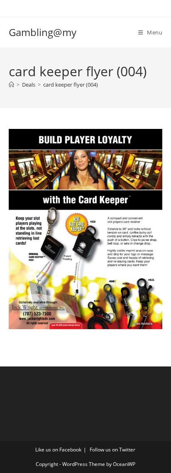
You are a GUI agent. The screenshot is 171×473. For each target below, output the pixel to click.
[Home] (11, 84)
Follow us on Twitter (112, 449)
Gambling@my (42, 32)
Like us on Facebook (58, 449)
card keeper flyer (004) (70, 84)
